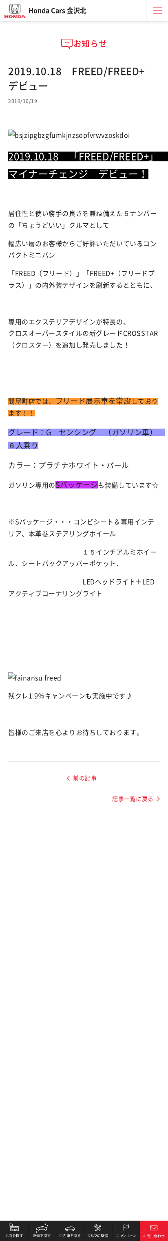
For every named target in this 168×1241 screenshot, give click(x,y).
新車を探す (42, 1231)
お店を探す (14, 1231)
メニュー (157, 10)
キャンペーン (126, 1231)
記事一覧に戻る (133, 799)
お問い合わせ (154, 1231)
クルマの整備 (98, 1231)
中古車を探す (70, 1231)
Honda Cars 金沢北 (57, 10)
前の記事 (85, 778)
